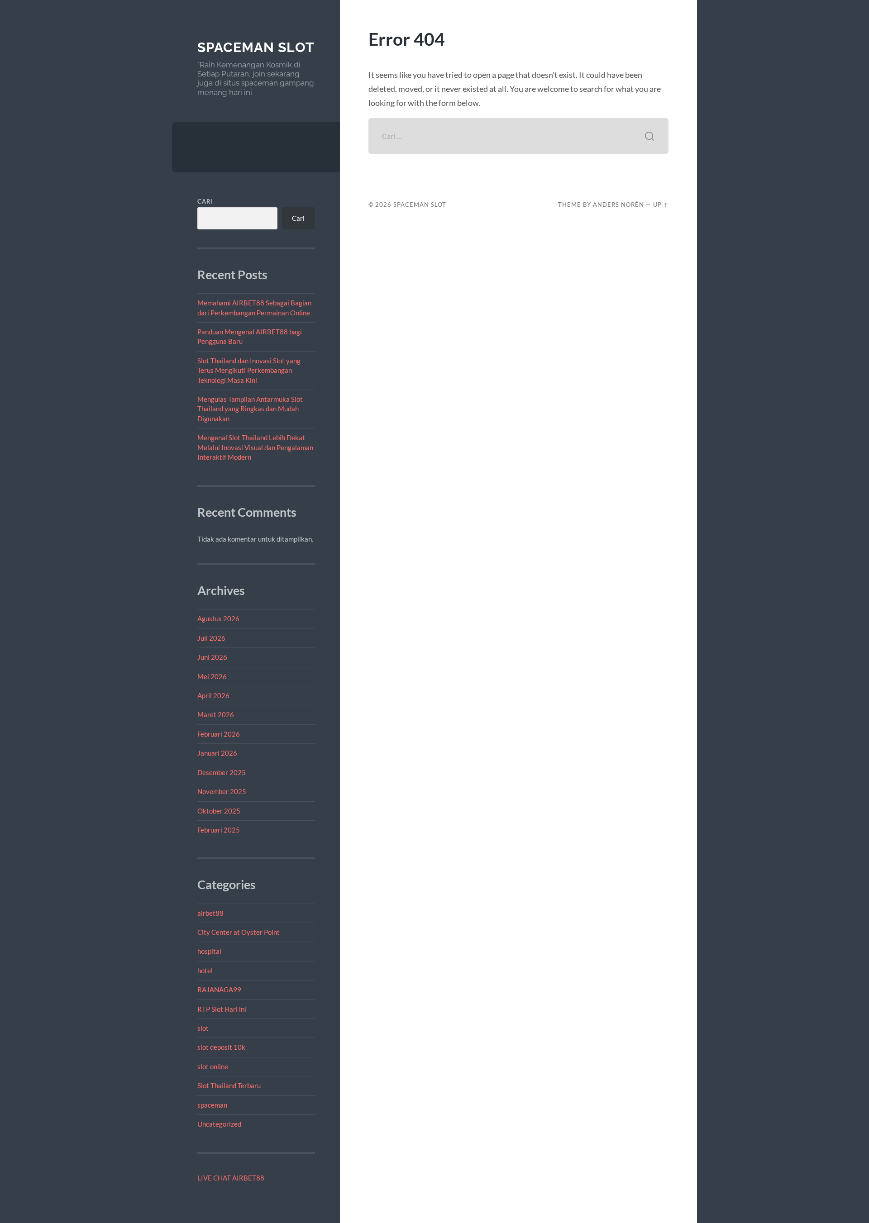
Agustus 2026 (218, 618)
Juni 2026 (212, 657)
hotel (205, 970)
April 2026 (213, 695)
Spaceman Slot (256, 47)
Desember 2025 (221, 772)
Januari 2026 (217, 753)
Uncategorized (219, 1124)
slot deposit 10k (221, 1047)
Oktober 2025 (218, 811)
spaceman (212, 1105)
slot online (212, 1066)
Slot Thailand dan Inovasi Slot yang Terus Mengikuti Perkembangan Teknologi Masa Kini (249, 370)
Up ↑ (660, 204)
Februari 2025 (218, 830)
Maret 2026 (215, 714)
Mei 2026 (212, 676)
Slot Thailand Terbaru (229, 1085)
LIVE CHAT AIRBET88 (230, 1178)
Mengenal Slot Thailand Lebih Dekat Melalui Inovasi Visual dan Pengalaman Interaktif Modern (255, 447)
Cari (205, 201)
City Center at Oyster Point (238, 932)
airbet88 (210, 913)
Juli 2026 (211, 638)
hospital (209, 951)
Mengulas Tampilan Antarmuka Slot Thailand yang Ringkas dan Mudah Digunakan (250, 409)
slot (203, 1028)
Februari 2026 (218, 734)
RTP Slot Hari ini (221, 1009)
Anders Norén (618, 204)
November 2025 (221, 791)
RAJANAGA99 (219, 989)
